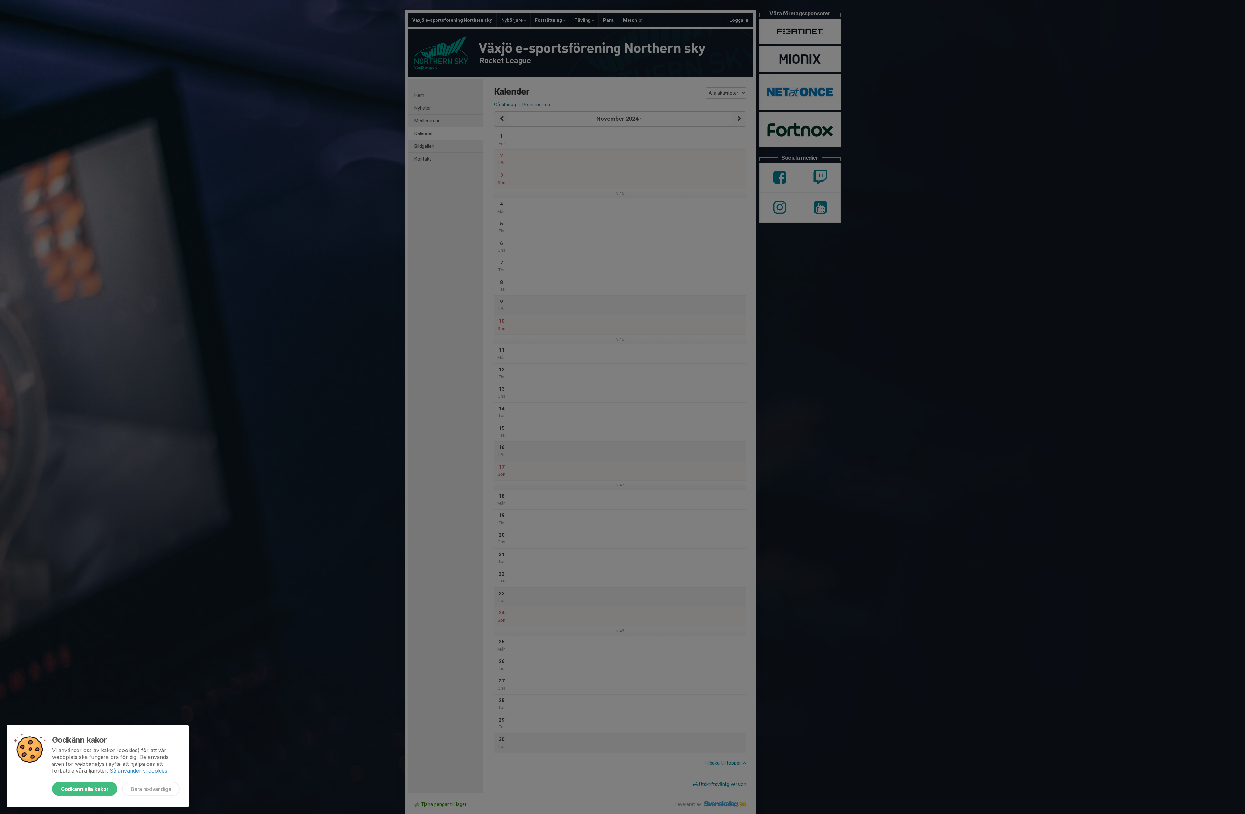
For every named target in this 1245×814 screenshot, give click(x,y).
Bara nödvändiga (151, 789)
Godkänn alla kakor (84, 789)
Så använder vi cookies (138, 770)
